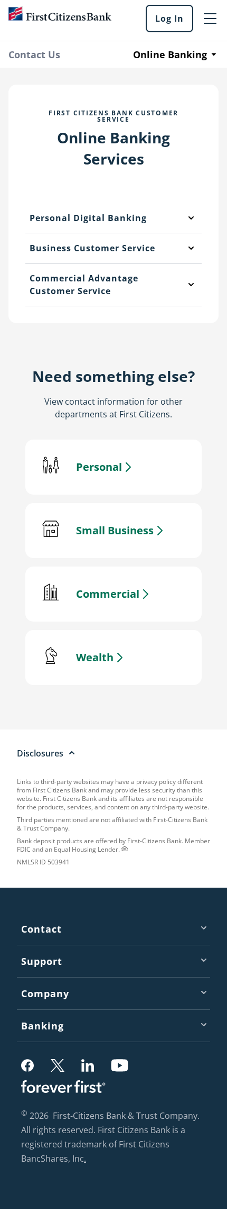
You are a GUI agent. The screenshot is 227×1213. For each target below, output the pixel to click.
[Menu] (210, 18)
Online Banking (170, 54)
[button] (27, 1065)
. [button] (86, 1159)
